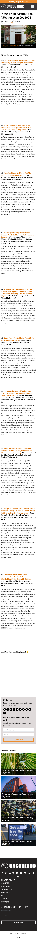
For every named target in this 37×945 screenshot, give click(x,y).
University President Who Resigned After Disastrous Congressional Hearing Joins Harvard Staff (16, 393)
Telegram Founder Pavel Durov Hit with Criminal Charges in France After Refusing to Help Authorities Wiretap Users (18, 510)
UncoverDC (12, 6)
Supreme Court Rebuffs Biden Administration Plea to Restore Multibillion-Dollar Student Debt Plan (16, 576)
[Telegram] (17, 709)
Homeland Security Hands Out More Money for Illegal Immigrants (16, 174)
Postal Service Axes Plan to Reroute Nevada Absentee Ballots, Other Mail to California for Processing (16, 450)
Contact (5, 883)
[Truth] (23, 709)
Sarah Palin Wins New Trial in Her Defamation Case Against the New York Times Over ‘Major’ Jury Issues (16, 127)
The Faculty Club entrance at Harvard (10, 45)
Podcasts (5, 892)
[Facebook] (4, 709)
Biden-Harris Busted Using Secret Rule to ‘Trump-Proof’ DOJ (17, 339)
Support (5, 902)
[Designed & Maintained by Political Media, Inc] (17, 937)
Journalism (6, 889)
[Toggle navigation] (33, 6)
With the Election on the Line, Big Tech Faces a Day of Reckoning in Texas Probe (18, 61)
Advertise (5, 886)
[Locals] (29, 709)
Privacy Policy (8, 880)
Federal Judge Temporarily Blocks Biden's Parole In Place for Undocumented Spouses (17, 234)
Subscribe (18, 740)
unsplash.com (5, 46)
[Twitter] (7, 709)
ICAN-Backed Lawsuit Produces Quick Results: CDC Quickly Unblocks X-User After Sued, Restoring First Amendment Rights (17, 292)
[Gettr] (26, 709)
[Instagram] (11, 709)
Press (4, 896)
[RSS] (4, 713)
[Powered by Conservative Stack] (19, 937)
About (4, 899)
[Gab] (14, 709)
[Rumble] (20, 709)
